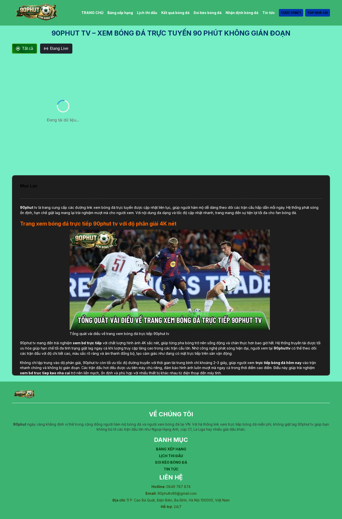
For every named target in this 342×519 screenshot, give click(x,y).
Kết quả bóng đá (175, 13)
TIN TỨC (171, 469)
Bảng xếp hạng (120, 13)
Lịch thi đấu (147, 13)
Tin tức (268, 13)
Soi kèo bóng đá (208, 13)
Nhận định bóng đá (242, 13)
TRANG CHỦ (92, 13)
